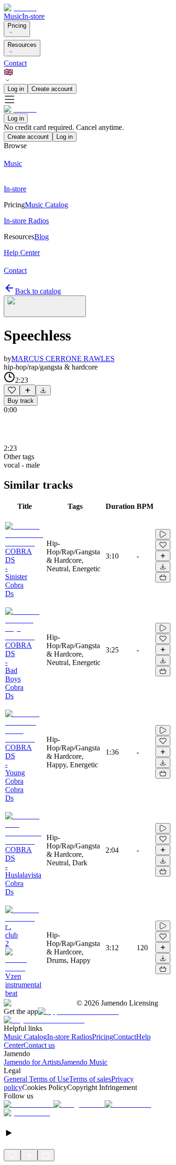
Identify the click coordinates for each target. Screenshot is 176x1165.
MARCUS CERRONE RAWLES (63, 359)
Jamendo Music (84, 1062)
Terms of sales (90, 1079)
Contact (15, 63)
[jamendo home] (20, 8)
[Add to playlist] (28, 390)
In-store (33, 16)
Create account (52, 88)
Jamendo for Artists (32, 1062)
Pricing (17, 25)
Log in (16, 88)
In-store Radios (69, 1037)
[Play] (45, 306)
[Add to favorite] (12, 390)
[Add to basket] (162, 577)
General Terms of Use (36, 1079)
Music (13, 16)
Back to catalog (38, 291)
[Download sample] (43, 390)
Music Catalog (25, 1037)
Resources (22, 44)
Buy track (21, 400)
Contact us (39, 1045)
